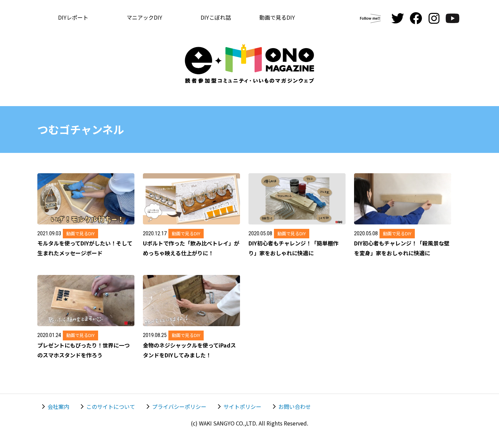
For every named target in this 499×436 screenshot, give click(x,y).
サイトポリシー (242, 406)
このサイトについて (110, 406)
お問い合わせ (294, 406)
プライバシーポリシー (179, 406)
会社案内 (58, 406)
